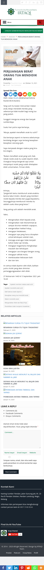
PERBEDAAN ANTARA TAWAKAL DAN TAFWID (21, 397)
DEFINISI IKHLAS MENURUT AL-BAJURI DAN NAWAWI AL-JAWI (21, 382)
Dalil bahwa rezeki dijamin (13, 292)
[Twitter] (10, 94)
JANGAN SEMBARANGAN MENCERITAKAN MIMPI (23, 31)
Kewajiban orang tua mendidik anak (16, 295)
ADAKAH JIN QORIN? (11, 338)
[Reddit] (25, 94)
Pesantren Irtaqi (16, 83)
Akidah (7, 85)
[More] (34, 94)
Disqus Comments (13, 416)
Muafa (16, 98)
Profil (36, 553)
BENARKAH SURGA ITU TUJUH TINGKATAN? (20, 327)
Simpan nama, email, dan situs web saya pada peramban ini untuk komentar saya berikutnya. (20, 463)
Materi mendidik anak (12, 299)
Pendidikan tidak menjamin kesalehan (17, 306)
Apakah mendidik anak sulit (14, 288)
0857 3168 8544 (26, 507)
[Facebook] (6, 94)
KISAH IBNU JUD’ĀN (11, 368)
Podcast (17, 553)
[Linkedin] (15, 94)
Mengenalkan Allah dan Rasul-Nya (16, 303)
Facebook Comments (14, 413)
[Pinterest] (20, 94)
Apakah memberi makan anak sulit (21, 284)
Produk (8, 553)
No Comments (16, 85)
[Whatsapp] (30, 94)
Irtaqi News (27, 553)
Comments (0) (11, 410)
